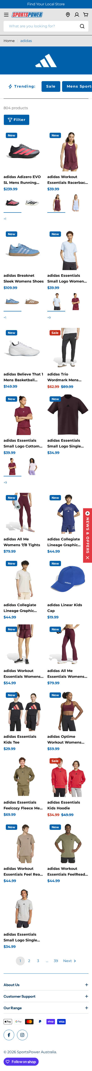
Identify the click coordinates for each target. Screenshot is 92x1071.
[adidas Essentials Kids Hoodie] (67, 776)
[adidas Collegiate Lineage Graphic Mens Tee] (67, 513)
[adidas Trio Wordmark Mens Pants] (67, 348)
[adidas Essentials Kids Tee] (24, 710)
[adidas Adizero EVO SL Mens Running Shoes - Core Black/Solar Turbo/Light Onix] (12, 202)
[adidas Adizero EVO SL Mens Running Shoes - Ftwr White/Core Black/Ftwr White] (32, 202)
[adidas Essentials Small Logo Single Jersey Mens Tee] (67, 414)
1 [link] (20, 961)
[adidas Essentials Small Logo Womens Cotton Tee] (67, 249)
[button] (87, 535)
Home (9, 41)
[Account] (76, 14)
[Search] (82, 26)
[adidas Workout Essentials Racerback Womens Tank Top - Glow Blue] (76, 202)
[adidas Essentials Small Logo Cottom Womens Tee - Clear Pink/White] (32, 466)
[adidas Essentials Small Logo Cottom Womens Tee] (24, 414)
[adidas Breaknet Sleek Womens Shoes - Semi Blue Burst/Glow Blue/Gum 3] (12, 301)
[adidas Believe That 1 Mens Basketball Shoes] (24, 348)
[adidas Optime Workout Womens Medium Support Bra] (67, 710)
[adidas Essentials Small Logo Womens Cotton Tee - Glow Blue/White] (56, 301)
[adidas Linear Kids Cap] (67, 579)
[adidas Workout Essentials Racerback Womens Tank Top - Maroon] (56, 202)
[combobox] (46, 26)
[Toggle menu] (6, 14)
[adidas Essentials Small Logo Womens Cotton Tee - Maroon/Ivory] (76, 301)
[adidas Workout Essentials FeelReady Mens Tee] (67, 842)
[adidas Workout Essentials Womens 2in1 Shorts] (24, 644)
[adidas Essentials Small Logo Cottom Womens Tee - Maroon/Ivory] (12, 466)
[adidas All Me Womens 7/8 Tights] (24, 513)
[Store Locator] (68, 14)
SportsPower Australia (36, 1052)
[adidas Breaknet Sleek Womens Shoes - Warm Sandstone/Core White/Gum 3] (32, 301)
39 (56, 961)
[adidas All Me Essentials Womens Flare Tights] (67, 644)
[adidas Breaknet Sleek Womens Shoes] (24, 249)
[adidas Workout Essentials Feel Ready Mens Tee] (24, 842)
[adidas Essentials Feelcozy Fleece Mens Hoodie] (24, 776)
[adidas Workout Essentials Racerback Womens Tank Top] (67, 150)
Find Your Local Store (46, 4)
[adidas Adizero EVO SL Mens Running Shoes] (24, 150)
